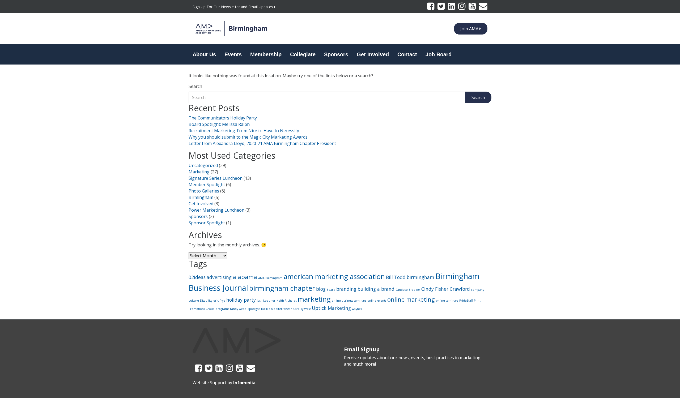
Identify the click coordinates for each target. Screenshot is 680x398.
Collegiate (303, 54)
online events (376, 300)
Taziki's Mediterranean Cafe (280, 309)
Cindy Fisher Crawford (445, 289)
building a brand (376, 289)
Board (331, 290)
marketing (314, 299)
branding (346, 289)
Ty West (306, 309)
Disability (206, 300)
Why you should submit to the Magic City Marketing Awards (248, 137)
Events (233, 54)
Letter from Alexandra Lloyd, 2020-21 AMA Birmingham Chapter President (262, 143)
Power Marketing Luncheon (216, 210)
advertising (219, 277)
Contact (407, 54)
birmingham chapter (282, 288)
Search (195, 86)
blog (321, 289)
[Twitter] (441, 8)
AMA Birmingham (270, 278)
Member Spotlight (207, 184)
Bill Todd (396, 277)
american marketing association (334, 276)
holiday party (241, 300)
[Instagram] (462, 8)
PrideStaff (466, 300)
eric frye (219, 300)
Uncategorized (203, 165)
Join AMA (469, 29)
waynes (357, 309)
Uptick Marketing (331, 308)
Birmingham (201, 197)
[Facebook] (431, 8)
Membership (266, 54)
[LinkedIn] (452, 8)
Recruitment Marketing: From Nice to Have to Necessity (244, 131)
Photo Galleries (204, 191)
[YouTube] (473, 8)
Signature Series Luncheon (216, 178)
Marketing (199, 172)
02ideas (197, 277)
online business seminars (349, 300)
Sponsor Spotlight (207, 223)
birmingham (420, 277)
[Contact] (483, 8)
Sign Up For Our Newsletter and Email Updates (233, 6)
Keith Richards (287, 300)
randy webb (238, 309)
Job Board (439, 54)
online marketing (411, 299)
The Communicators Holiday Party (223, 118)
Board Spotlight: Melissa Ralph (219, 124)
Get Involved (373, 54)
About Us (204, 54)
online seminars (447, 300)
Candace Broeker (408, 290)
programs (222, 309)
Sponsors (336, 54)
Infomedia (244, 383)
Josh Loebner (266, 300)
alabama (245, 277)
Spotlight (254, 309)
